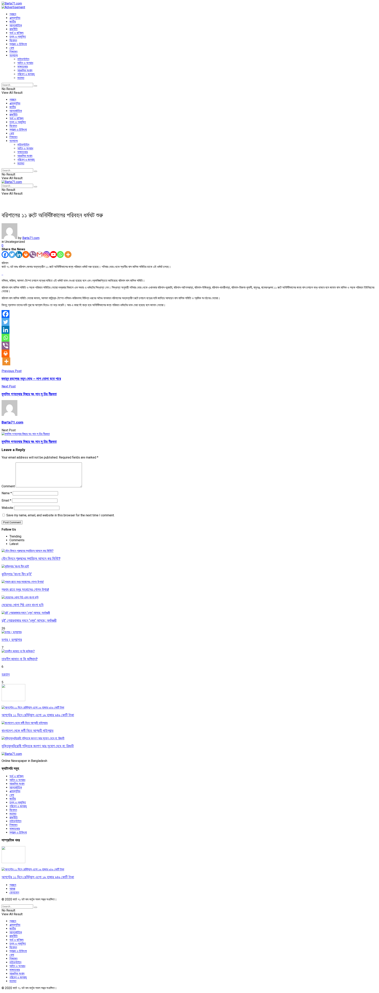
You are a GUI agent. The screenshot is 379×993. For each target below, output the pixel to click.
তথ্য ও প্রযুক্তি (17, 36)
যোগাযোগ (14, 892)
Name (7, 493)
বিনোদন (13, 40)
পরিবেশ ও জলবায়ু (26, 74)
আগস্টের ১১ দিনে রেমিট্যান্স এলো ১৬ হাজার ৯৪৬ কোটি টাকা (38, 715)
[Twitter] (11, 254)
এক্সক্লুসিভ (14, 18)
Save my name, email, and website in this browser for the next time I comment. (60, 515)
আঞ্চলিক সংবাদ (24, 70)
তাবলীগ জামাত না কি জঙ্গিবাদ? (20, 659)
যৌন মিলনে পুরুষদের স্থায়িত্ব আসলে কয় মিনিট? (31, 558)
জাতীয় (12, 21)
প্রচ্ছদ (12, 14)
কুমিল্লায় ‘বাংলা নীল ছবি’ (17, 574)
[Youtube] (53, 254)
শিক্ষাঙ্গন (13, 51)
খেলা (11, 48)
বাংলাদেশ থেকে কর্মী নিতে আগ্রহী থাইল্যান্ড (27, 731)
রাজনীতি (13, 29)
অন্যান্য (13, 55)
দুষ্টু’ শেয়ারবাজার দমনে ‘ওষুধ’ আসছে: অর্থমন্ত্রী (29, 620)
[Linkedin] (18, 254)
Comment (8, 486)
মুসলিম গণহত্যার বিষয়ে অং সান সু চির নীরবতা (29, 442)
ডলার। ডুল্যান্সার (12, 640)
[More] (68, 254)
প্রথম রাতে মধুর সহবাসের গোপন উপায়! (25, 589)
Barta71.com (30, 238)
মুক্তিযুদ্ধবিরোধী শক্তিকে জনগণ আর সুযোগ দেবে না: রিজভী (38, 746)
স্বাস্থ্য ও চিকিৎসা (18, 44)
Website (7, 508)
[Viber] (32, 254)
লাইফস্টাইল (23, 59)
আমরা (12, 889)
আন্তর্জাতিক (15, 25)
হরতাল (6, 674)
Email (6, 500)
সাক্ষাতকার (22, 66)
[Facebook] (5, 254)
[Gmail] (39, 254)
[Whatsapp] (60, 254)
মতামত (20, 78)
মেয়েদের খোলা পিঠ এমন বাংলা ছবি (22, 605)
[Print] (25, 254)
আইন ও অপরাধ (25, 63)
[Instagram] (46, 254)
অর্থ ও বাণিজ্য (16, 33)
